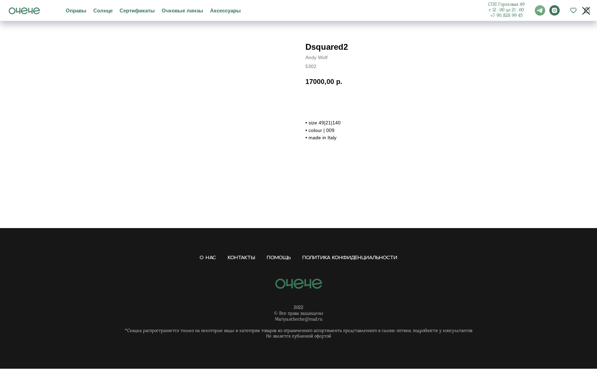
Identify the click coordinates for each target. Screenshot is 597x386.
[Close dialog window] (586, 10)
